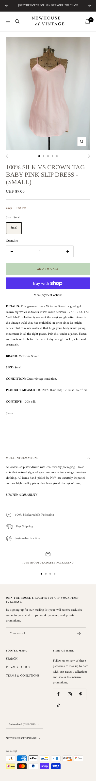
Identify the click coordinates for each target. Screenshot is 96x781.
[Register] (79, 633)
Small (14, 228)
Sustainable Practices (27, 538)
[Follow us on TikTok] (58, 705)
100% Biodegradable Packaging (34, 515)
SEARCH (11, 659)
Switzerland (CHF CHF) (22, 724)
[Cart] (87, 21)
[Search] (17, 21)
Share (9, 413)
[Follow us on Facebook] (58, 694)
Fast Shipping (24, 526)
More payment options (48, 295)
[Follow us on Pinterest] (80, 694)
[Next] (88, 156)
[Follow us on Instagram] (69, 694)
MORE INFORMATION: (22, 458)
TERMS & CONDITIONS (22, 676)
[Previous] (8, 156)
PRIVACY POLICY (18, 667)
